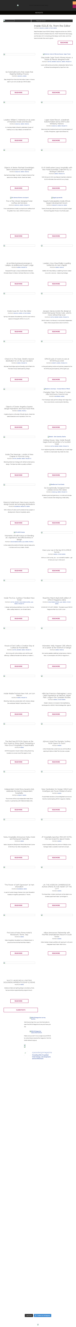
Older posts (20, 1010)
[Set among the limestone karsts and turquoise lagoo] (38, 1201)
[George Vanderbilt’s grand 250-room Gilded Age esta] (47, 1196)
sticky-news (53, 28)
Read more (64, 42)
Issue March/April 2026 (18, 541)
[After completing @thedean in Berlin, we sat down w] (28, 1264)
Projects (68, 61)
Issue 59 (54, 492)
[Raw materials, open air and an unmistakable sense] (38, 1273)
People (27, 124)
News (47, 28)
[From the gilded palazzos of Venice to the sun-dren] (38, 1092)
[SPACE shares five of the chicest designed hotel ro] (47, 1279)
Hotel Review (52, 61)
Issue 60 (17, 171)
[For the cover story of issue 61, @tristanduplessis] (28, 1092)
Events (54, 363)
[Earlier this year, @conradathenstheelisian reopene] (47, 1108)
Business (58, 396)
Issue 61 (42, 28)
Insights (55, 205)
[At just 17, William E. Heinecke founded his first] (28, 1183)
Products (61, 173)
